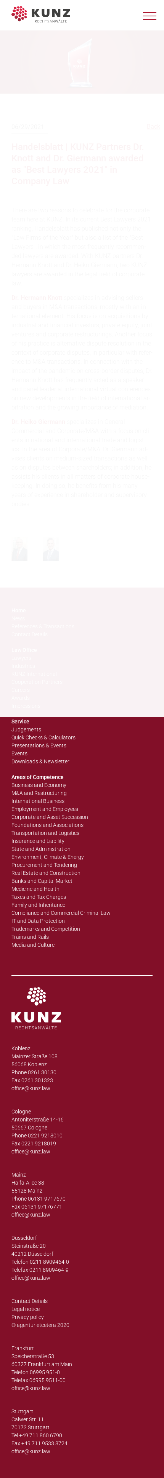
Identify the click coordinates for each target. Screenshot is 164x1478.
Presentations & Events (38, 745)
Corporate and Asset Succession (49, 817)
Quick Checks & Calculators (43, 737)
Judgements (26, 729)
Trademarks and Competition (45, 929)
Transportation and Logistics (45, 833)
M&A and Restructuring (39, 793)
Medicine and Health (35, 889)
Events (19, 753)
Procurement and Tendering (44, 865)
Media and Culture (33, 945)
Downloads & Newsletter (40, 761)
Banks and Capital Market (41, 881)
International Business (37, 801)
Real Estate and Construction (45, 873)
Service (20, 721)
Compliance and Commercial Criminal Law (61, 913)
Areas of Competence (37, 777)
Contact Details (29, 1301)
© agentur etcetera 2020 (40, 1325)
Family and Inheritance (38, 905)
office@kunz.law (30, 1088)
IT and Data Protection (38, 921)
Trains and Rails (30, 937)
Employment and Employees (44, 809)
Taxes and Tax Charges (38, 897)
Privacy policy (27, 1317)
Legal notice (25, 1309)
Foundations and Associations (47, 825)
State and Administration (41, 849)
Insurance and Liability (37, 841)
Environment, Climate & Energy (47, 857)
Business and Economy (38, 785)
